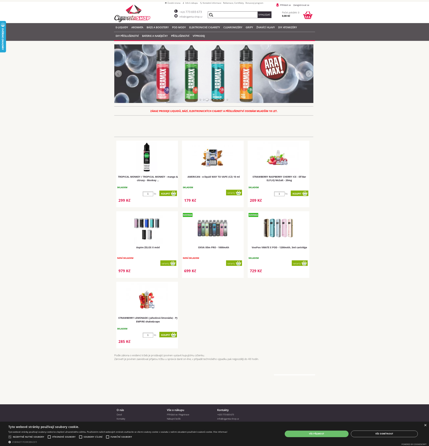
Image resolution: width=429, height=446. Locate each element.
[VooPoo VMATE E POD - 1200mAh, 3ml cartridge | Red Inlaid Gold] (278, 228)
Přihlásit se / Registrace (178, 414)
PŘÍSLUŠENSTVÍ (180, 36)
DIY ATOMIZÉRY (287, 27)
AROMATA (137, 27)
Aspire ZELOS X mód (148, 247)
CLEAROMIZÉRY (232, 27)
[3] (207, 99)
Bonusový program (254, 3)
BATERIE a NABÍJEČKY (155, 36)
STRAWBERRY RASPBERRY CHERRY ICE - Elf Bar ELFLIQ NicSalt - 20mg (279, 178)
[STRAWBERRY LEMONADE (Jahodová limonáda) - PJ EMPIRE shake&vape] (147, 298)
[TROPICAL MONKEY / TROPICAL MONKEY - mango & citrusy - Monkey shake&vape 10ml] (146, 157)
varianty (231, 192)
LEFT (118, 73)
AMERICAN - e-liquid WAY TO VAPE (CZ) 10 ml (214, 176)
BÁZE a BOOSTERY (158, 27)
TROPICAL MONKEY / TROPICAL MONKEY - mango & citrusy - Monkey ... (148, 178)
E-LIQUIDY (122, 27)
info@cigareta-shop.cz (190, 16)
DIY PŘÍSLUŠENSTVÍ (127, 36)
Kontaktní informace (212, 3)
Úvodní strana (173, 3)
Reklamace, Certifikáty (233, 3)
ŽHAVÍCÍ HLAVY (265, 27)
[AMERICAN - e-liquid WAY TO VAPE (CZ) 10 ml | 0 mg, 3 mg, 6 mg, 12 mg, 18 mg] (212, 157)
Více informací (220, 431)
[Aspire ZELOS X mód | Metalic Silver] (147, 228)
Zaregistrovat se (301, 5)
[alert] (214, 434)
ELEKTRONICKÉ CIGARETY (204, 27)
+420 (190, 12)
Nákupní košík (173, 418)
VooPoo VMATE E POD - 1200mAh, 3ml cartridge (279, 247)
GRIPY (249, 27)
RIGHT (309, 73)
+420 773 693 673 (225, 414)
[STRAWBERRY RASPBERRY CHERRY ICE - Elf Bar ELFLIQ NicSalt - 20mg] (278, 157)
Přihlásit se (285, 5)
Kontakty (121, 418)
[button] (117, 441)
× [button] (425, 425)
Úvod (119, 414)
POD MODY (179, 27)
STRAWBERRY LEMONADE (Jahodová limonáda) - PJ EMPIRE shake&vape (147, 319)
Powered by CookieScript (414, 444)
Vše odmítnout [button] (384, 433)
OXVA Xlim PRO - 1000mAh (213, 247)
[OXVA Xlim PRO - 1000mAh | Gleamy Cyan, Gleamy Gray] (212, 228)
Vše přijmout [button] (316, 433)
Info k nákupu (191, 3)
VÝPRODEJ (199, 36)
